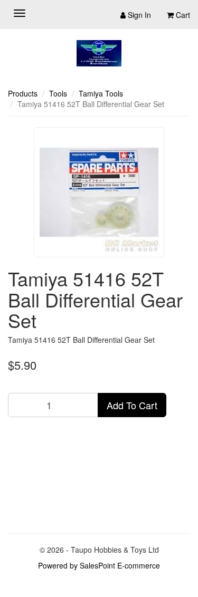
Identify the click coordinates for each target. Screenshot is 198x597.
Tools (58, 93)
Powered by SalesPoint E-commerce (99, 565)
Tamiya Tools (101, 93)
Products (22, 93)
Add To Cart (132, 405)
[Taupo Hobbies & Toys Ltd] (99, 53)
